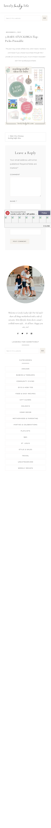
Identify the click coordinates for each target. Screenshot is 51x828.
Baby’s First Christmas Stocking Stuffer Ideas (16, 137)
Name (13, 201)
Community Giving (25, 381)
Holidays (25, 406)
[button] (46, 5)
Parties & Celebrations (25, 425)
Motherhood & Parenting (25, 418)
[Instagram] (32, 333)
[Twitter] (23, 333)
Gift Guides (25, 400)
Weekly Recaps (25, 468)
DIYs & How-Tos (25, 387)
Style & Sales (25, 449)
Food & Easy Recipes (26, 394)
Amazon (25, 369)
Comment (15, 174)
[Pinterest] (28, 333)
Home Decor (25, 412)
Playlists (25, 431)
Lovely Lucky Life (16, 6)
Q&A (25, 437)
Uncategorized (25, 462)
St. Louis (25, 443)
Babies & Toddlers (25, 375)
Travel (25, 456)
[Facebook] (19, 333)
